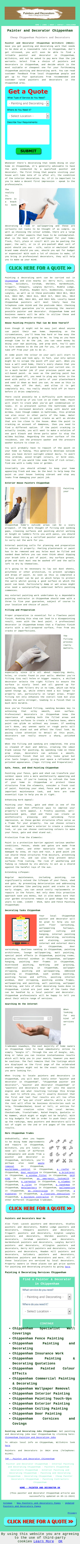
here (67, 1267)
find (15, 1224)
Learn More (43, 1541)
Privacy (72, 1513)
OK (60, 1541)
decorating (49, 986)
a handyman (63, 1185)
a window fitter (36, 1175)
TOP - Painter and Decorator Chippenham (30, 1459)
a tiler (27, 1185)
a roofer (63, 1169)
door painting (29, 1172)
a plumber (64, 1181)
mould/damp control (17, 1169)
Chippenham (11, 281)
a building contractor (35, 1197)
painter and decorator (35, 55)
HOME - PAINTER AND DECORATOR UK (40, 1487)
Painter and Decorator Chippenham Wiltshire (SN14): (40, 43)
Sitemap (7, 1503)
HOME (37, 25)
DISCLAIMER (71, 25)
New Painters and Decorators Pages (39, 1503)
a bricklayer (67, 1172)
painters (26, 302)
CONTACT (60, 25)
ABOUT (52, 25)
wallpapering (67, 1188)
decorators (67, 1261)
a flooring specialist (55, 1194)
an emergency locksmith (53, 1178)
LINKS (44, 25)
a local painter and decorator (53, 992)
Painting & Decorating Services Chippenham (35, 1272)
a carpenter (28, 1181)
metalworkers (29, 1188)
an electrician (38, 1191)
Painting (10, 278)
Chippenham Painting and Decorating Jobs (30, 1437)
